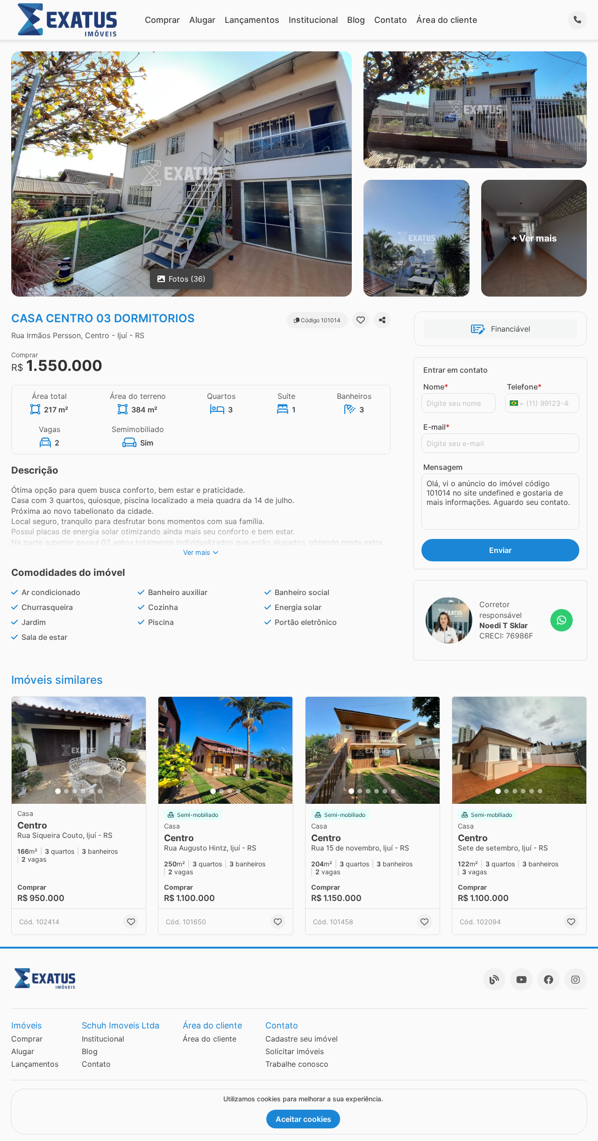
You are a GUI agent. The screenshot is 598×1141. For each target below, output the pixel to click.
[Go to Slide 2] (66, 791)
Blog (356, 20)
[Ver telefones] (577, 20)
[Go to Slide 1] (58, 791)
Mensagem (443, 467)
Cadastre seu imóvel (301, 1038)
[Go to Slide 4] (83, 791)
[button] (79, 750)
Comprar (162, 20)
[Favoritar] (360, 320)
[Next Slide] (136, 750)
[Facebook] (548, 979)
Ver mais (196, 552)
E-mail (436, 427)
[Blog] (494, 979)
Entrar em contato (455, 370)
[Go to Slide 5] (91, 791)
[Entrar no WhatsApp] (561, 620)
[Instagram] (575, 979)
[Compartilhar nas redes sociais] (382, 320)
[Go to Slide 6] (100, 791)
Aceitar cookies (303, 1119)
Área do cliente (446, 20)
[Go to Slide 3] (74, 791)
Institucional (313, 20)
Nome (435, 386)
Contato (390, 20)
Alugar (202, 20)
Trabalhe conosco (296, 1064)
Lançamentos (252, 20)
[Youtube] (521, 979)
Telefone (524, 386)
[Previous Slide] (21, 750)
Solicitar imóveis (294, 1051)
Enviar (500, 550)
